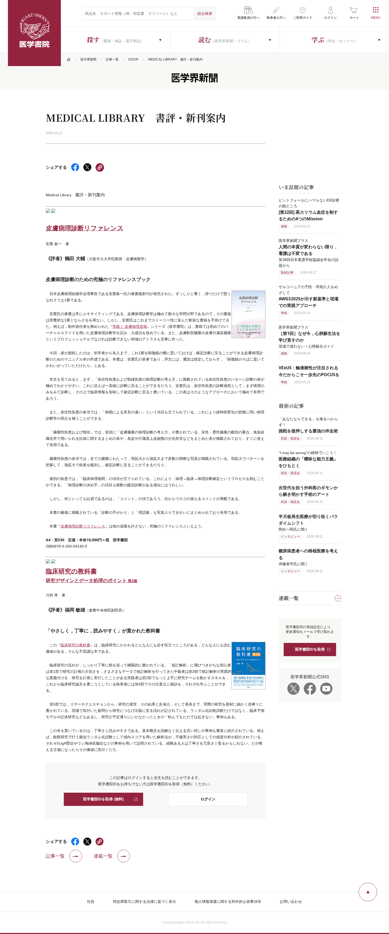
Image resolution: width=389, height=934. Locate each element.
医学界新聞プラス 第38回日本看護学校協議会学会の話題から (308, 253)
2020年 (133, 59)
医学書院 (34, 33)
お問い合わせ (291, 901)
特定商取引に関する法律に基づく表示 (144, 901)
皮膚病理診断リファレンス (83, 526)
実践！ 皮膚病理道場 (129, 326)
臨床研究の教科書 (75, 645)
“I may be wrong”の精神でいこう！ (308, 459)
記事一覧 (112, 59)
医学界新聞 (88, 59)
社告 (90, 901)
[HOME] (69, 59)
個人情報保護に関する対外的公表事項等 (228, 901)
